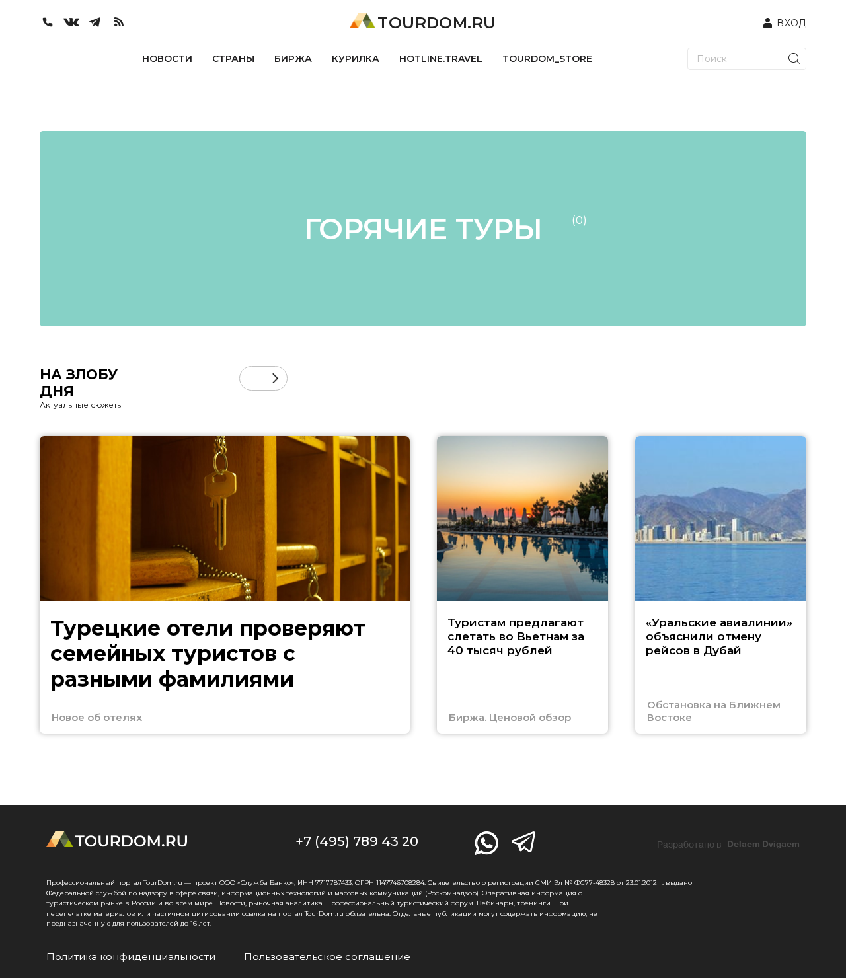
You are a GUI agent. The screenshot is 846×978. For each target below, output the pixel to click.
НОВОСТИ (167, 59)
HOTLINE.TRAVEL (440, 59)
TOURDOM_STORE (547, 59)
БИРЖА (293, 59)
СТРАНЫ (233, 59)
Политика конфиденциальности (130, 956)
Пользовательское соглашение (327, 956)
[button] (251, 378)
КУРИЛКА (355, 59)
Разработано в (728, 844)
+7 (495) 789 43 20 (356, 841)
